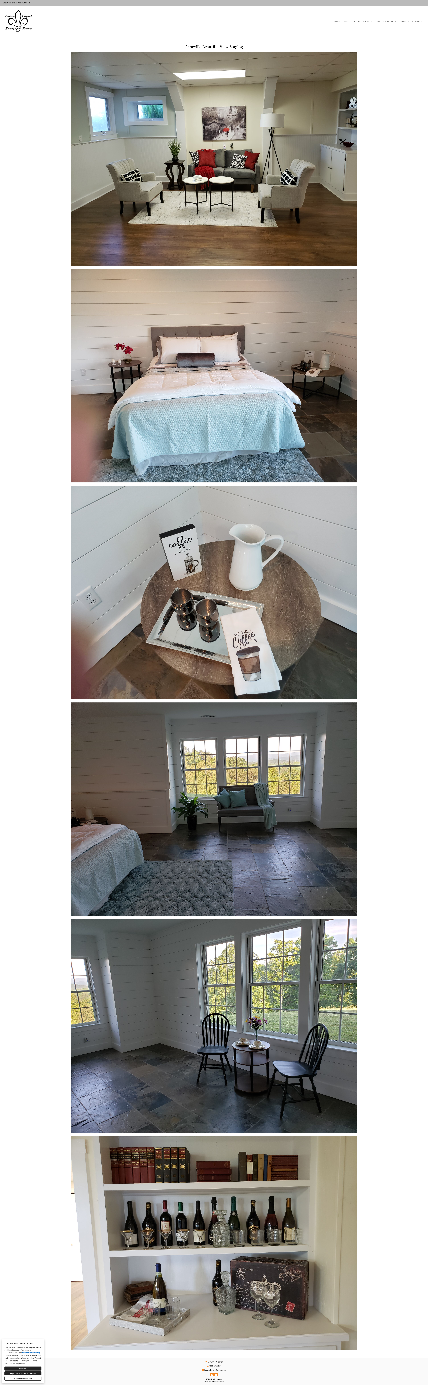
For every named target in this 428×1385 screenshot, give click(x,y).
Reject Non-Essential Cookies (23, 1373)
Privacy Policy (208, 1381)
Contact (417, 21)
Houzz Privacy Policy (31, 1353)
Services (404, 21)
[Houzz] (212, 1374)
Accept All (23, 1368)
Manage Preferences (23, 1378)
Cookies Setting (219, 1381)
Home (337, 21)
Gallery (367, 21)
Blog (357, 21)
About (347, 21)
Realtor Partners (386, 21)
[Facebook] (216, 1374)
